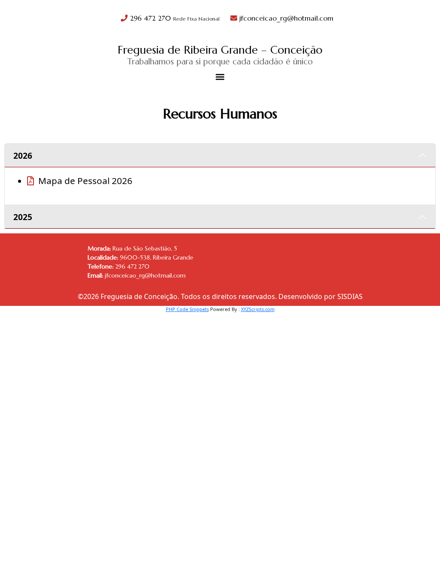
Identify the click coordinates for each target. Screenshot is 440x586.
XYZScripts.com (258, 309)
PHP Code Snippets (187, 309)
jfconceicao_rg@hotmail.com (285, 18)
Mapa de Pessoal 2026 (85, 181)
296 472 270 (174, 18)
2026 (22, 155)
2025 (22, 217)
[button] (220, 77)
